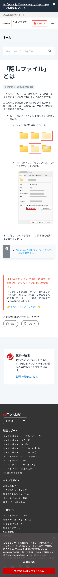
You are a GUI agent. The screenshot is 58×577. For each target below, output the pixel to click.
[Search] (50, 51)
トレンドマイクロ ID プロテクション (21, 456)
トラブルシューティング (15, 490)
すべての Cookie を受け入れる (29, 570)
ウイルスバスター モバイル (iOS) (19, 452)
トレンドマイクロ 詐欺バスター (18, 468)
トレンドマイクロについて (16, 515)
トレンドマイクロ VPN (14, 460)
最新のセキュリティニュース (17, 519)
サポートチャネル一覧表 (15, 498)
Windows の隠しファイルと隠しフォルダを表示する (33, 251)
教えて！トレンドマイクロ (23, 306)
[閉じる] (54, 537)
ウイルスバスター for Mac (16, 444)
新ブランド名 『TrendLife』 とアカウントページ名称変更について (26, 6)
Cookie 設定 (29, 561)
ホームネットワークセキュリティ (19, 464)
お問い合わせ (9, 486)
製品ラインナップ (12, 527)
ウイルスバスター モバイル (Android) (22, 448)
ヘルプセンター (20, 23)
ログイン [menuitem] (41, 23)
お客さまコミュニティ (14, 523)
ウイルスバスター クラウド (16, 440)
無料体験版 (8, 531)
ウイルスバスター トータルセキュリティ (23, 436)
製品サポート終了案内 (14, 502)
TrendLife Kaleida (13, 472)
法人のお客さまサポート (13, 14)
